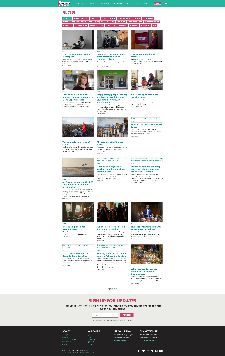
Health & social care (90, 22)
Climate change (108, 18)
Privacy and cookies (83, 352)
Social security (96, 25)
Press (128, 3)
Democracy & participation (129, 18)
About (147, 3)
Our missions (66, 336)
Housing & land (107, 22)
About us (67, 331)
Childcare (95, 18)
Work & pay (145, 25)
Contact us (65, 343)
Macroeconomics (152, 22)
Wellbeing (134, 25)
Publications (80, 3)
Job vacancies (66, 341)
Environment (148, 18)
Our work (65, 334)
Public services (81, 25)
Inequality (120, 22)
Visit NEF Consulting (120, 340)
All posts (67, 18)
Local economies (135, 22)
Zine (154, 25)
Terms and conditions (68, 352)
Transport (122, 25)
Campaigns (117, 3)
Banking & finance (81, 18)
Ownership (67, 25)
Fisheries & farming (71, 22)
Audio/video (104, 3)
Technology (110, 25)
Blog (92, 3)
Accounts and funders (69, 339)
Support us (65, 345)
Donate (157, 3)
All (89, 334)
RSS (92, 352)
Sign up (127, 315)
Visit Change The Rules (147, 340)
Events (137, 3)
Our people (65, 337)
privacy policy (119, 320)
